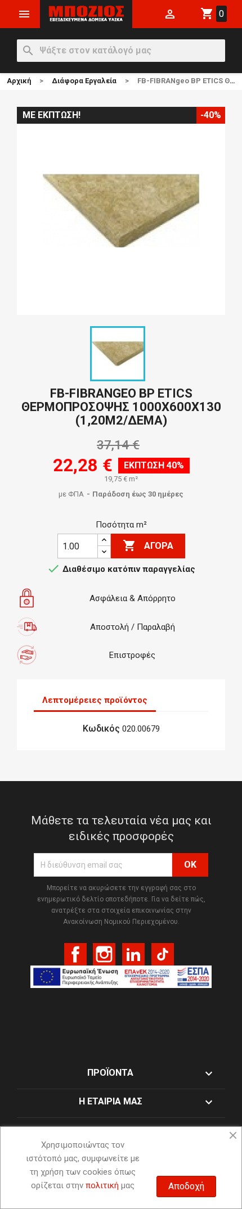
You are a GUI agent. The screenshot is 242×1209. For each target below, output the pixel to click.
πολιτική (102, 1185)
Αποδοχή (186, 1186)
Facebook (75, 954)
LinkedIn (133, 954)
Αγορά (148, 545)
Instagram (104, 954)
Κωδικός (101, 728)
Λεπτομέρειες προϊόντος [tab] (94, 700)
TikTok (162, 954)
